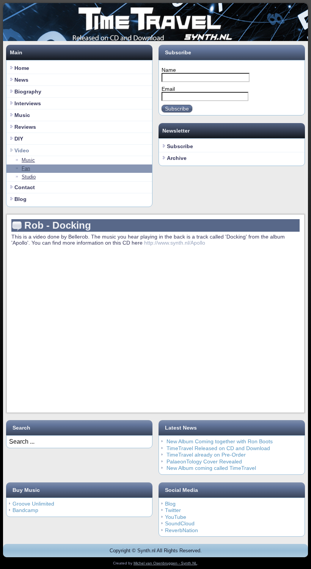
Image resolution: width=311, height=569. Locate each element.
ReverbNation (181, 530)
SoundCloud (180, 523)
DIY (18, 139)
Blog (20, 199)
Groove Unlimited (33, 504)
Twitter (173, 510)
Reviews (25, 127)
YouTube (175, 517)
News (21, 80)
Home (21, 68)
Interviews (27, 103)
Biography (27, 92)
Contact (24, 187)
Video (21, 150)
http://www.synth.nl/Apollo (174, 243)
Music (22, 115)
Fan (26, 168)
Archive (177, 158)
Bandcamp (25, 510)
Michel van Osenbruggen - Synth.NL (165, 563)
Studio (29, 177)
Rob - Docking (57, 225)
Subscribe (177, 109)
